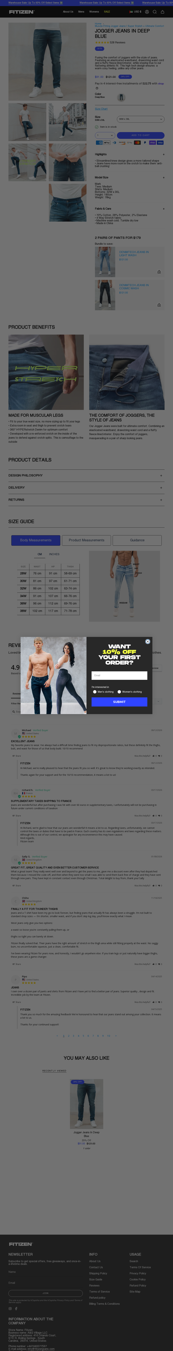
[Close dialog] (148, 641)
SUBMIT (119, 702)
